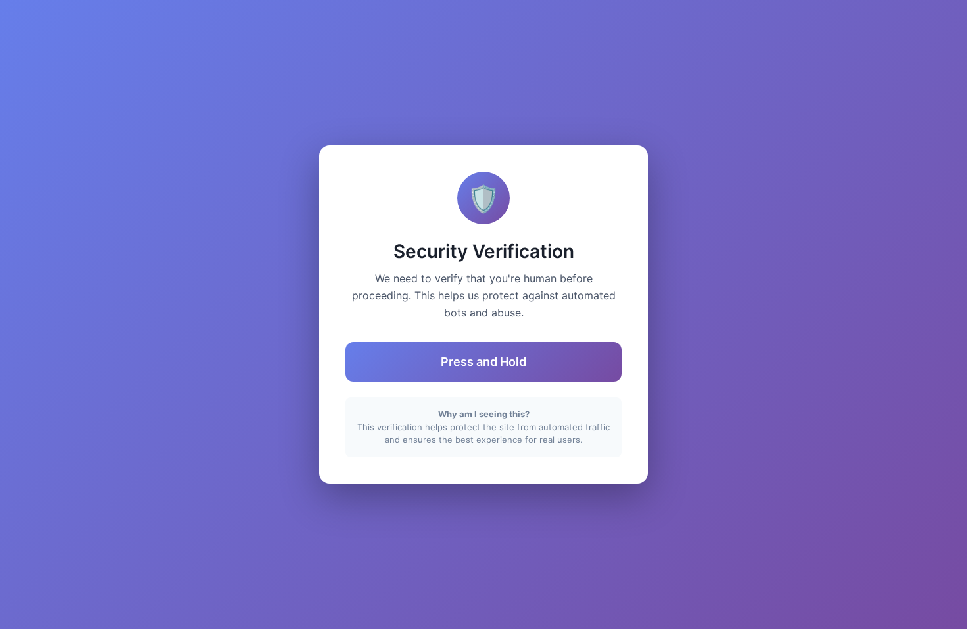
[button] (483, 362)
